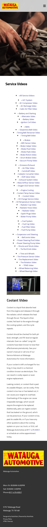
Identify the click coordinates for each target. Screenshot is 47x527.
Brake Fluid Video (28, 149)
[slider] (23, 293)
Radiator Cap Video (28, 205)
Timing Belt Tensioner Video (28, 132)
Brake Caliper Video (29, 146)
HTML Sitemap (8, 521)
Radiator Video (28, 210)
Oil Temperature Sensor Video (28, 202)
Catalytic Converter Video (28, 174)
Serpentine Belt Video (28, 129)
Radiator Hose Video (28, 208)
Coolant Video (28, 196)
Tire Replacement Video (28, 259)
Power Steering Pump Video (28, 243)
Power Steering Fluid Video (28, 240)
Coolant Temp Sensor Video (28, 193)
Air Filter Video (29, 168)
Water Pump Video (28, 216)
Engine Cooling (27, 190)
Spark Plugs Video (28, 213)
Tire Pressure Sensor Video (28, 256)
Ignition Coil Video (28, 122)
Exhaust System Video (28, 180)
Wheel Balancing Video (28, 268)
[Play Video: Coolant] (23, 284)
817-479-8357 (33, 430)
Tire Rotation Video (29, 262)
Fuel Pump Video (29, 230)
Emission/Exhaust (27, 165)
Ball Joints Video (28, 237)
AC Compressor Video (28, 103)
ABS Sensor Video (28, 143)
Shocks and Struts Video (28, 246)
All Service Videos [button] (27, 95)
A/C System (27, 100)
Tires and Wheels (27, 253)
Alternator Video (28, 116)
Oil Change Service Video (28, 199)
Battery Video (28, 119)
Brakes (27, 140)
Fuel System (27, 221)
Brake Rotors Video (29, 155)
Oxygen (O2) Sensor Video (28, 185)
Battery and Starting (27, 113)
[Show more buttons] (38, 293)
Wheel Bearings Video (29, 271)
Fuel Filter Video (28, 227)
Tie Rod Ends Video (29, 249)
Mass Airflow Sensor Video (28, 182)
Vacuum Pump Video (28, 160)
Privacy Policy (7, 519)
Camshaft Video (28, 171)
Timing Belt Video (28, 135)
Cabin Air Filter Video (28, 109)
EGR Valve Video (28, 177)
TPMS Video (29, 265)
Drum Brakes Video (29, 157)
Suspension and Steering (27, 234)
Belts (27, 127)
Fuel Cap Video (29, 224)
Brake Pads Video (28, 152)
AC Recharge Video (28, 106)
